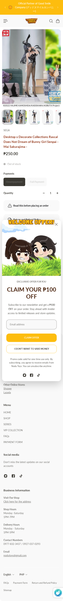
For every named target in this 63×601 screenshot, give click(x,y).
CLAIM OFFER (31, 337)
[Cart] (57, 21)
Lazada (7, 392)
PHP (21, 574)
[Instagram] (24, 375)
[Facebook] (31, 375)
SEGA (7, 130)
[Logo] (31, 21)
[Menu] (5, 21)
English (7, 574)
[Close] (56, 224)
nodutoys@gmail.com (15, 555)
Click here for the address (17, 501)
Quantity (8, 193)
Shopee (8, 388)
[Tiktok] (38, 375)
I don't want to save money (31, 349)
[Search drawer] (51, 21)
